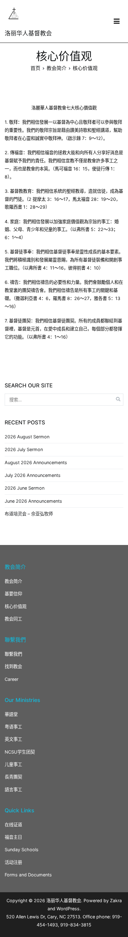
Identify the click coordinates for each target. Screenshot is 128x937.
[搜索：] (64, 400)
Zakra (116, 900)
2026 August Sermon (27, 436)
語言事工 (13, 789)
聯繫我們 (13, 654)
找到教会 (13, 666)
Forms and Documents (28, 874)
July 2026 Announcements (33, 475)
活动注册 (13, 862)
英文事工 (13, 739)
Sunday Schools (22, 849)
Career (11, 679)
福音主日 (13, 837)
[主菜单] (117, 21)
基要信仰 (13, 593)
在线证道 (13, 824)
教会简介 (13, 581)
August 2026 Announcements (36, 462)
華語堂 (11, 714)
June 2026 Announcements (33, 501)
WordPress (68, 908)
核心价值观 (15, 606)
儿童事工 (13, 764)
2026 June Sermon (24, 488)
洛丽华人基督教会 (28, 33)
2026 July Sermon (24, 449)
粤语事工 (13, 726)
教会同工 (13, 618)
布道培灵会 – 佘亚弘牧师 (29, 513)
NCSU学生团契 (20, 752)
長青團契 (13, 776)
